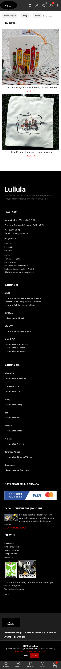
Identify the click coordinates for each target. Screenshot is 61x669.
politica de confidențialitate (34, 651)
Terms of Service (11, 589)
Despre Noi (19, 637)
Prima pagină (10, 16)
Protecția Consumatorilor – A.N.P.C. (19, 269)
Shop (25, 16)
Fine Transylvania (11, 547)
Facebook (8, 247)
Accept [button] (34, 655)
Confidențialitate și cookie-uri (40, 633)
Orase (37, 16)
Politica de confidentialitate (16, 266)
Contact (7, 243)
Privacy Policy (10, 586)
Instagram (8, 250)
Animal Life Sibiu (11, 550)
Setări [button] (25, 655)
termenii (18, 651)
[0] (44, 6)
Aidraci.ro (8, 557)
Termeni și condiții (12, 259)
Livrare (7, 255)
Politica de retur (11, 262)
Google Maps (10, 238)
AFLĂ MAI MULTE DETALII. (15, 528)
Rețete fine (8, 543)
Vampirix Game (10, 554)
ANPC (6, 594)
